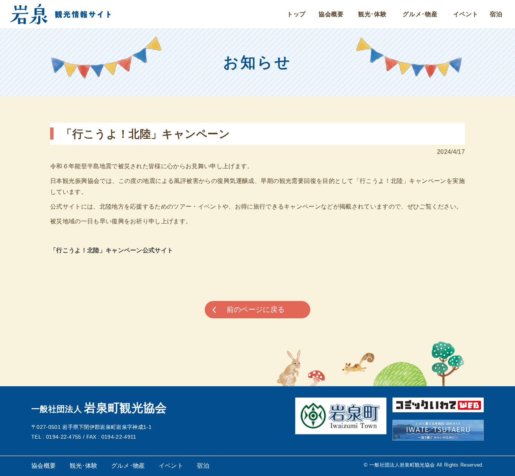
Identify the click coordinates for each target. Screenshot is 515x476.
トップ (296, 14)
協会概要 (331, 14)
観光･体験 (372, 14)
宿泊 (496, 14)
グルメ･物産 (420, 14)
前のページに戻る (256, 309)
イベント (465, 14)
